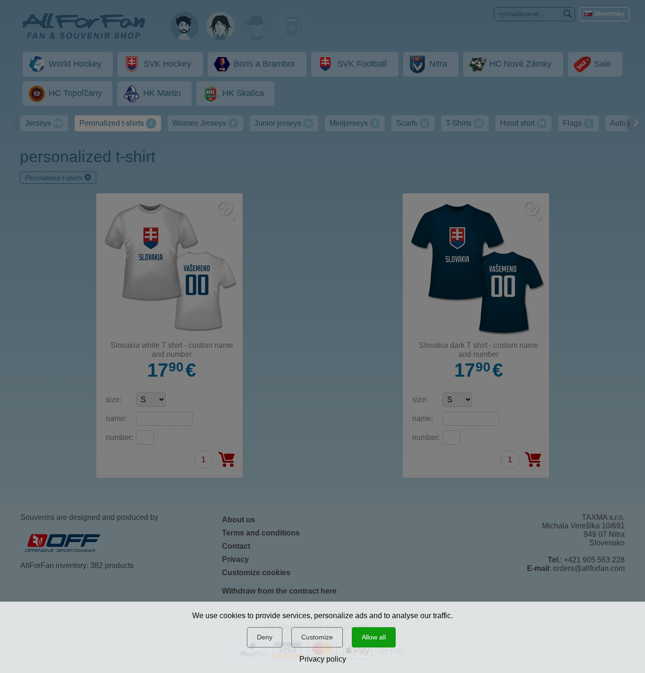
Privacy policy (322, 659)
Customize (317, 637)
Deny (264, 637)
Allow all (374, 637)
